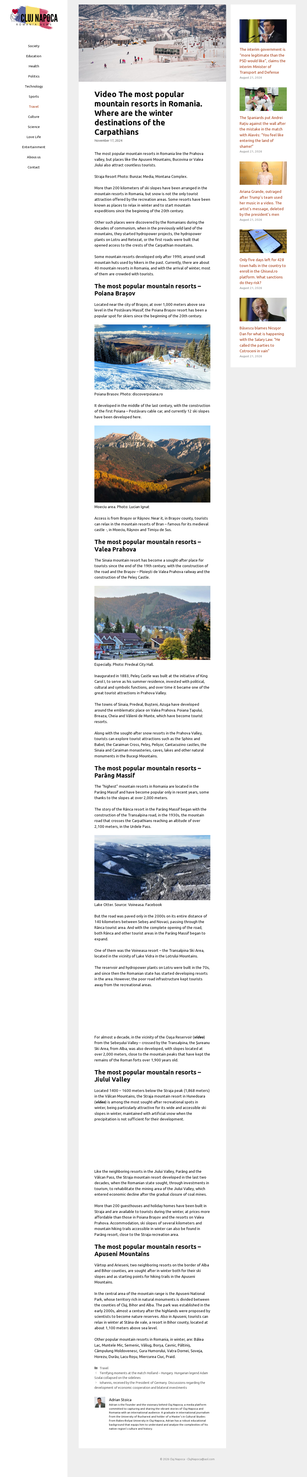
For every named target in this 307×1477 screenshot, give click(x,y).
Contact (34, 167)
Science (34, 127)
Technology (34, 86)
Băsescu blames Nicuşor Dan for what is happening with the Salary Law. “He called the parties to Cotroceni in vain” (262, 339)
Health (34, 66)
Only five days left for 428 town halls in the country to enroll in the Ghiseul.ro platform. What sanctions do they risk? (263, 271)
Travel (34, 106)
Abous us (34, 157)
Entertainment (33, 147)
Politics (34, 76)
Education (33, 56)
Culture (33, 117)
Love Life (34, 137)
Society (33, 46)
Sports (34, 96)
